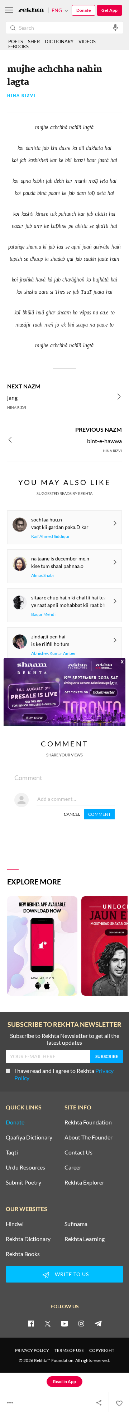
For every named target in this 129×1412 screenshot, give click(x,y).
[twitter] (47, 1323)
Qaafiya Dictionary (29, 1137)
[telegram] (98, 1323)
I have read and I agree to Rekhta (64, 1074)
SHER (34, 41)
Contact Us (78, 1152)
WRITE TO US (72, 1274)
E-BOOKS (18, 46)
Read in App (64, 1381)
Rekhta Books (23, 1254)
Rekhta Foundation (88, 1122)
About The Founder (88, 1137)
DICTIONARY (59, 41)
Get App (109, 10)
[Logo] (31, 10)
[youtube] (64, 1323)
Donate (83, 10)
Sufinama (75, 1224)
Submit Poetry (23, 1182)
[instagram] (81, 1323)
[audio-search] (115, 27)
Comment (99, 814)
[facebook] (31, 1323)
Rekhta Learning (84, 1239)
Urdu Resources (25, 1167)
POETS (15, 41)
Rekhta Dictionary (28, 1239)
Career (72, 1167)
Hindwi (15, 1224)
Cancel (72, 814)
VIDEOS (87, 41)
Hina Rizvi (21, 96)
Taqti (12, 1152)
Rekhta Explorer (84, 1182)
